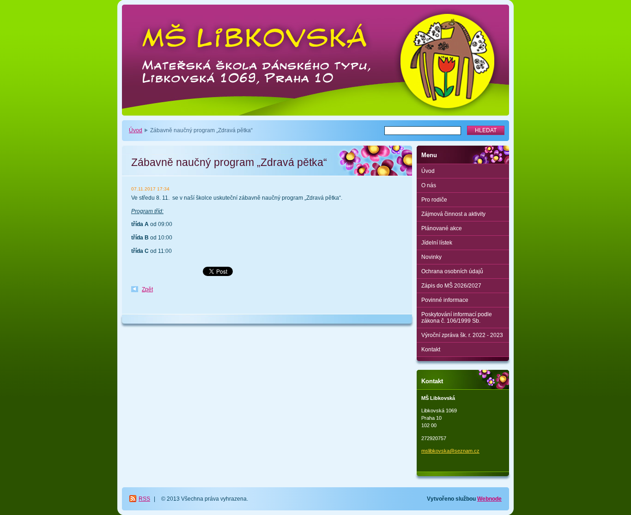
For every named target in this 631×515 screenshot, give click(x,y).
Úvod (135, 130)
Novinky (431, 257)
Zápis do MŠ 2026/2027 (451, 285)
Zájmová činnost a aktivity (453, 214)
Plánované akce (441, 228)
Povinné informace (444, 300)
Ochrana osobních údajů (452, 271)
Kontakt (430, 349)
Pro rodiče (434, 199)
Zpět (147, 289)
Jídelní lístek (436, 242)
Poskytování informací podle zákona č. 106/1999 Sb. (456, 317)
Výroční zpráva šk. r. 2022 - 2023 (462, 335)
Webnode (489, 499)
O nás (428, 185)
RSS (144, 499)
